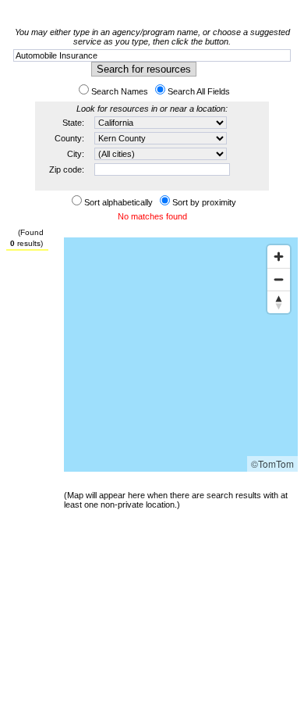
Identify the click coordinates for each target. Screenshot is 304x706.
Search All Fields (199, 91)
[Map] (181, 354)
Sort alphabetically (118, 202)
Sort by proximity (204, 202)
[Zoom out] (278, 279)
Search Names (119, 91)
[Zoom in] (278, 256)
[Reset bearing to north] (278, 302)
